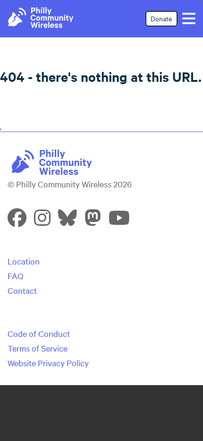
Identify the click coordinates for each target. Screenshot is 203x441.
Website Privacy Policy (48, 362)
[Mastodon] (93, 221)
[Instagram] (42, 221)
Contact (22, 290)
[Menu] (188, 18)
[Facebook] (17, 221)
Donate (161, 18)
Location (24, 261)
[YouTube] (119, 221)
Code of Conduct (39, 333)
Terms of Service (38, 348)
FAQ (16, 275)
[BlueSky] (67, 221)
